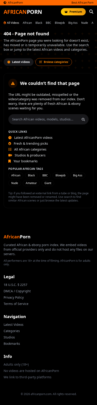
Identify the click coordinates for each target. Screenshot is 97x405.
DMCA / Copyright (17, 291)
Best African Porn (82, 3)
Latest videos (21, 62)
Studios (9, 337)
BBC (48, 23)
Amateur (31, 183)
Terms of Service (16, 304)
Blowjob (60, 23)
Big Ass (73, 23)
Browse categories (56, 62)
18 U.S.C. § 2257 (15, 285)
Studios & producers (30, 155)
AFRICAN (23, 11)
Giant (47, 183)
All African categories (29, 149)
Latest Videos (13, 324)
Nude (84, 23)
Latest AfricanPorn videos (33, 137)
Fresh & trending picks (30, 143)
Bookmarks (12, 343)
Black (38, 23)
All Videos (13, 23)
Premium (75, 12)
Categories (12, 331)
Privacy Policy (14, 297)
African (27, 23)
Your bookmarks (25, 161)
